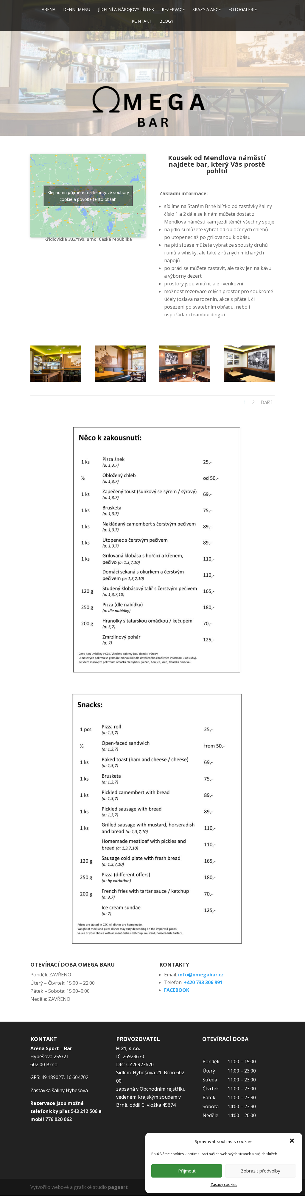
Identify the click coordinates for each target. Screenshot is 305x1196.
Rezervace (173, 9)
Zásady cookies (224, 1184)
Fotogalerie (242, 9)
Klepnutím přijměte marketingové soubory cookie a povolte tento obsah (88, 196)
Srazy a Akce (206, 9)
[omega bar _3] (249, 380)
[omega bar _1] (184, 380)
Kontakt (142, 21)
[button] (292, 1141)
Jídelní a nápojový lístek (126, 9)
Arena (48, 9)
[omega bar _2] (120, 380)
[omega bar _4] (55, 380)
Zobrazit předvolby (260, 1171)
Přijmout (187, 1171)
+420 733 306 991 (203, 982)
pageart (118, 1187)
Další (266, 402)
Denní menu (76, 9)
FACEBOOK (176, 990)
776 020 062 (58, 1119)
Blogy (166, 21)
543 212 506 (84, 1111)
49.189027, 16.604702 (64, 1077)
